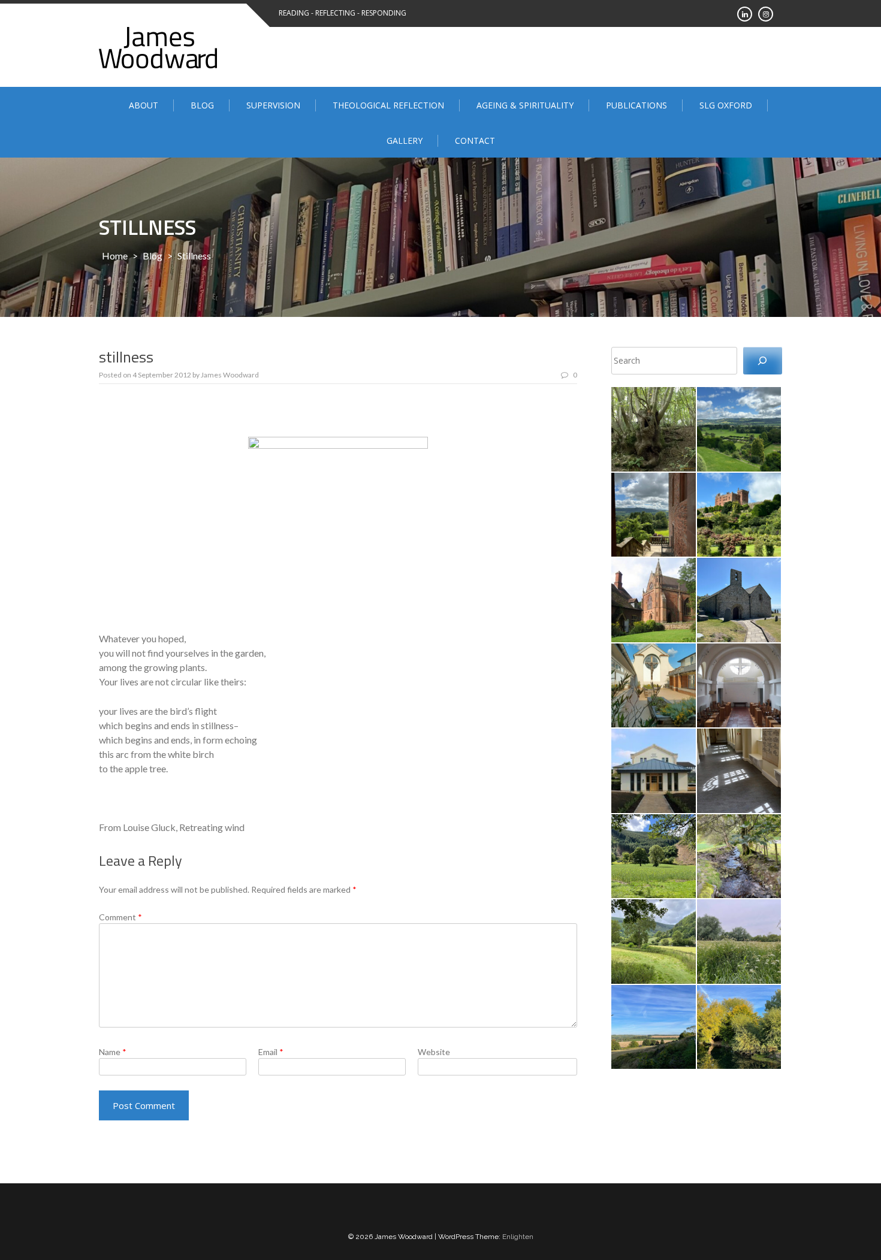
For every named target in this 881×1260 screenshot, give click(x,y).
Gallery (405, 140)
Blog (202, 105)
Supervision (273, 105)
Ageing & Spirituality (525, 105)
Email (270, 1052)
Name (112, 1052)
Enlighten (517, 1236)
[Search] (762, 361)
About (143, 105)
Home (115, 255)
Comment (120, 917)
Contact (475, 140)
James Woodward (230, 374)
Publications (636, 105)
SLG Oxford (725, 105)
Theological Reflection (388, 105)
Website (434, 1052)
